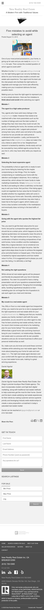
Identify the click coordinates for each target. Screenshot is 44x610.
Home (3, 543)
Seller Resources (8, 547)
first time (17, 71)
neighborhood (7, 115)
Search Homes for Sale (16, 543)
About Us (28, 547)
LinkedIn (3, 572)
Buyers (20, 547)
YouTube (10, 572)
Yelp (22, 572)
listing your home (31, 183)
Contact (5, 550)
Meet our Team (32, 543)
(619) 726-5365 (35, 3)
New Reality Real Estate (22, 9)
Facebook (16, 572)
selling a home (32, 71)
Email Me (6, 567)
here (8, 354)
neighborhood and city (10, 314)
